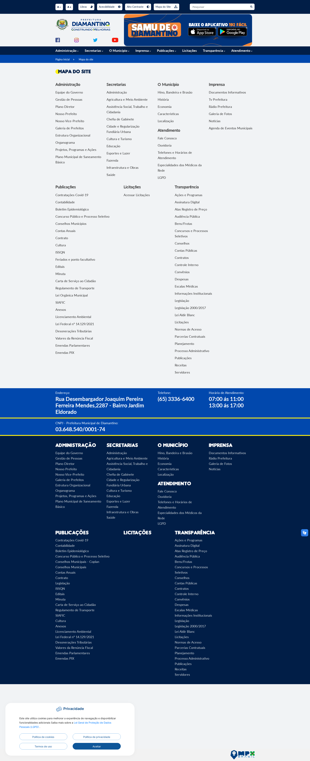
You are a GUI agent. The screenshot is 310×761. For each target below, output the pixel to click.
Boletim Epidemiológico (72, 209)
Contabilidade (65, 202)
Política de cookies (43, 736)
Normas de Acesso (188, 329)
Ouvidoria (165, 145)
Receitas (181, 365)
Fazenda (112, 160)
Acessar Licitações (137, 195)
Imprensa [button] (142, 50)
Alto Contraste (135, 6)
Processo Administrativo (192, 351)
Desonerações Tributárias (73, 331)
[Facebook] (57, 39)
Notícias (214, 121)
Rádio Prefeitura (220, 107)
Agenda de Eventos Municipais (230, 128)
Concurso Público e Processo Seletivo (82, 216)
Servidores (182, 372)
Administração (117, 92)
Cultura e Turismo (119, 139)
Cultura (60, 245)
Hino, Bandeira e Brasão (175, 92)
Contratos (182, 258)
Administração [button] (66, 50)
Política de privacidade (96, 736)
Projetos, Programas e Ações (75, 150)
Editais (60, 267)
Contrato (61, 238)
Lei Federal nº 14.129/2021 (74, 324)
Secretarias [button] (93, 50)
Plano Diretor (65, 107)
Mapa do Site (164, 6)
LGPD (162, 178)
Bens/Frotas (183, 224)
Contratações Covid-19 (71, 195)
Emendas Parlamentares (72, 345)
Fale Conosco (167, 138)
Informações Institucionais (193, 293)
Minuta (60, 274)
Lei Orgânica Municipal (71, 295)
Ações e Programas (188, 195)
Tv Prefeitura (218, 99)
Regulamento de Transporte (75, 288)
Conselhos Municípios (70, 224)
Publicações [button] (166, 50)
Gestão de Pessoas (68, 99)
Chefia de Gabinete (120, 119)
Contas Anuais (65, 231)
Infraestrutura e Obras (122, 167)
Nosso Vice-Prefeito (69, 121)
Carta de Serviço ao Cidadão (75, 281)
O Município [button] (118, 50)
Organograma (65, 142)
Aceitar (97, 746)
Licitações (189, 50)
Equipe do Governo (69, 92)
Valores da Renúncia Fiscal (74, 338)
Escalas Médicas (186, 286)
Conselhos (182, 243)
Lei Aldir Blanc (185, 315)
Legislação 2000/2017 (190, 308)
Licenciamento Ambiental (73, 317)
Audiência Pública (187, 216)
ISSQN (60, 252)
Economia (165, 107)
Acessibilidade (107, 6)
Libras (84, 6)
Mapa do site (86, 59)
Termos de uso (43, 746)
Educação (113, 146)
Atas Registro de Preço (191, 209)
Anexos (60, 310)
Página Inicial (62, 59)
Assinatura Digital (187, 202)
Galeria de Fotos (220, 114)
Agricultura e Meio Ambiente (127, 99)
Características (168, 114)
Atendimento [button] (241, 50)
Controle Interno (186, 265)
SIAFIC (60, 302)
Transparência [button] (213, 50)
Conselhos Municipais (70, 567)
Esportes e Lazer (118, 153)
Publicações (183, 358)
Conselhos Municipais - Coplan (77, 562)
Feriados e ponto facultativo (75, 259)
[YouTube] (115, 39)
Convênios (182, 272)
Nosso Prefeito (66, 114)
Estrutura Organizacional (72, 135)
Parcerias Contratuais (190, 336)
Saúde (111, 175)
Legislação (182, 301)
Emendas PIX (64, 353)
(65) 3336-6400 (176, 399)
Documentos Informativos (227, 92)
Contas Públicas (186, 250)
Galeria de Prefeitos (69, 128)
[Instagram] (76, 39)
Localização (166, 121)
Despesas (182, 279)
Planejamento (184, 344)
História (163, 99)
